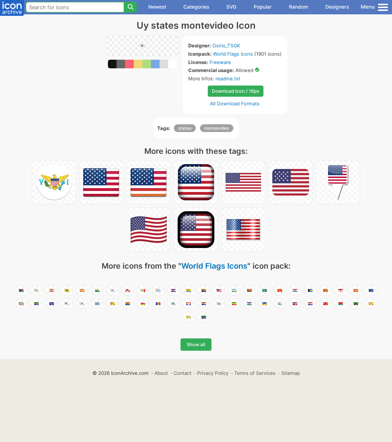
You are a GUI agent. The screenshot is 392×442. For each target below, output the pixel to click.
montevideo (216, 128)
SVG (231, 7)
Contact (182, 373)
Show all (196, 344)
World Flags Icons (233, 54)
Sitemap (290, 373)
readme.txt (228, 79)
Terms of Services (254, 373)
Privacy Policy (212, 373)
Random (298, 7)
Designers (337, 7)
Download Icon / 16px (235, 91)
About (161, 373)
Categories (196, 7)
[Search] (130, 7)
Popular (263, 7)
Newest (157, 7)
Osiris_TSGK (226, 46)
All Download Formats (234, 103)
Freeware (220, 62)
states (184, 128)
